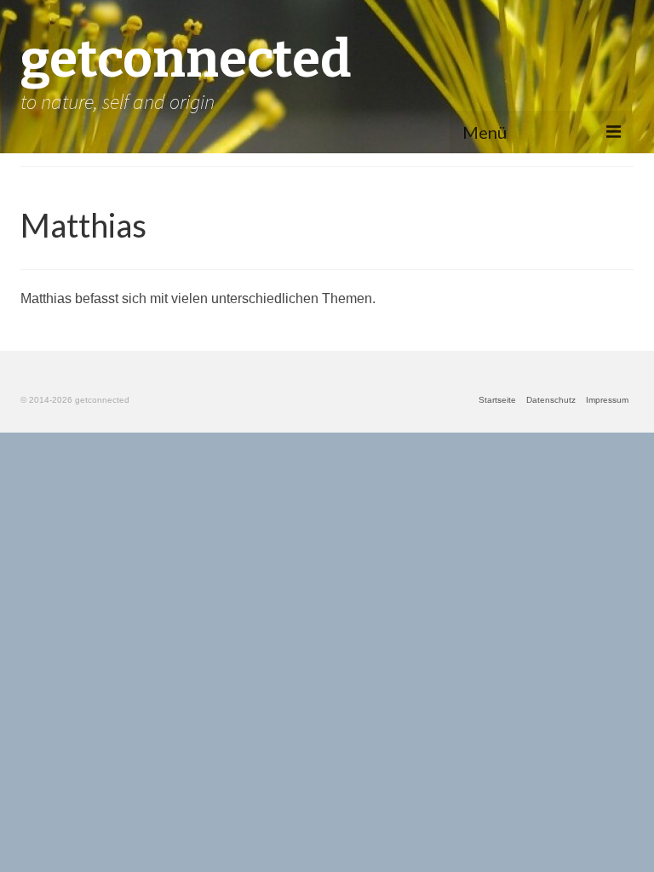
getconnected (185, 59)
